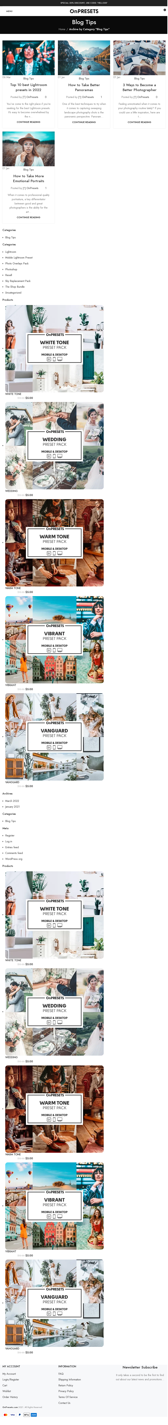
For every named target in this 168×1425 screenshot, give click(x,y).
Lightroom (10, 252)
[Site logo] (84, 11)
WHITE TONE (13, 394)
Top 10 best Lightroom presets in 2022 (28, 87)
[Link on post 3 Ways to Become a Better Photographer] (139, 59)
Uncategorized (13, 293)
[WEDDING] (54, 445)
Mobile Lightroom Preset (18, 257)
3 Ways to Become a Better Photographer (140, 87)
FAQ (60, 1374)
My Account (9, 1374)
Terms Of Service (68, 1397)
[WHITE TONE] (54, 348)
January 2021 (12, 807)
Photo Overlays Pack (17, 263)
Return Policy (65, 1385)
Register (9, 835)
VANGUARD (12, 782)
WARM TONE (13, 588)
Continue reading (28, 122)
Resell (8, 275)
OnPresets (32, 97)
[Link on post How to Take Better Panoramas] (84, 59)
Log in (8, 841)
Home (62, 29)
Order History (10, 1397)
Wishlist (6, 1391)
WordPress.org (13, 859)
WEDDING (11, 491)
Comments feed (14, 853)
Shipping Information (69, 1379)
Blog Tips (28, 78)
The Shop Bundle (15, 287)
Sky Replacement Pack (18, 281)
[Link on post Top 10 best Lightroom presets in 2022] (28, 59)
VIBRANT (10, 685)
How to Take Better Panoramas (84, 87)
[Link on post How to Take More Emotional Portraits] (28, 151)
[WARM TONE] (54, 542)
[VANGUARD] (54, 736)
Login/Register (10, 1379)
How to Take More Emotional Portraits (28, 178)
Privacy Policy (66, 1391)
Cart (4, 1385)
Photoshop (11, 269)
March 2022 (12, 801)
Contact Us (64, 1403)
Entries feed (12, 847)
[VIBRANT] (54, 639)
